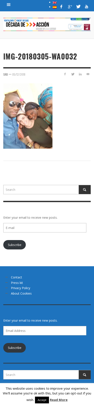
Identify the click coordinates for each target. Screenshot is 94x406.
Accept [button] (42, 400)
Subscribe (14, 245)
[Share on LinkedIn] (80, 74)
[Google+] (70, 6)
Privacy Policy (20, 288)
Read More (59, 399)
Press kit (17, 283)
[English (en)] (55, 2)
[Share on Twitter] (73, 74)
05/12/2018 (18, 74)
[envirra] (8, 4)
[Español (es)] (55, 7)
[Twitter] (78, 6)
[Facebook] (61, 6)
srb (5, 74)
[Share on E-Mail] (88, 74)
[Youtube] (86, 6)
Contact (16, 277)
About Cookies (21, 293)
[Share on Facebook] (65, 74)
